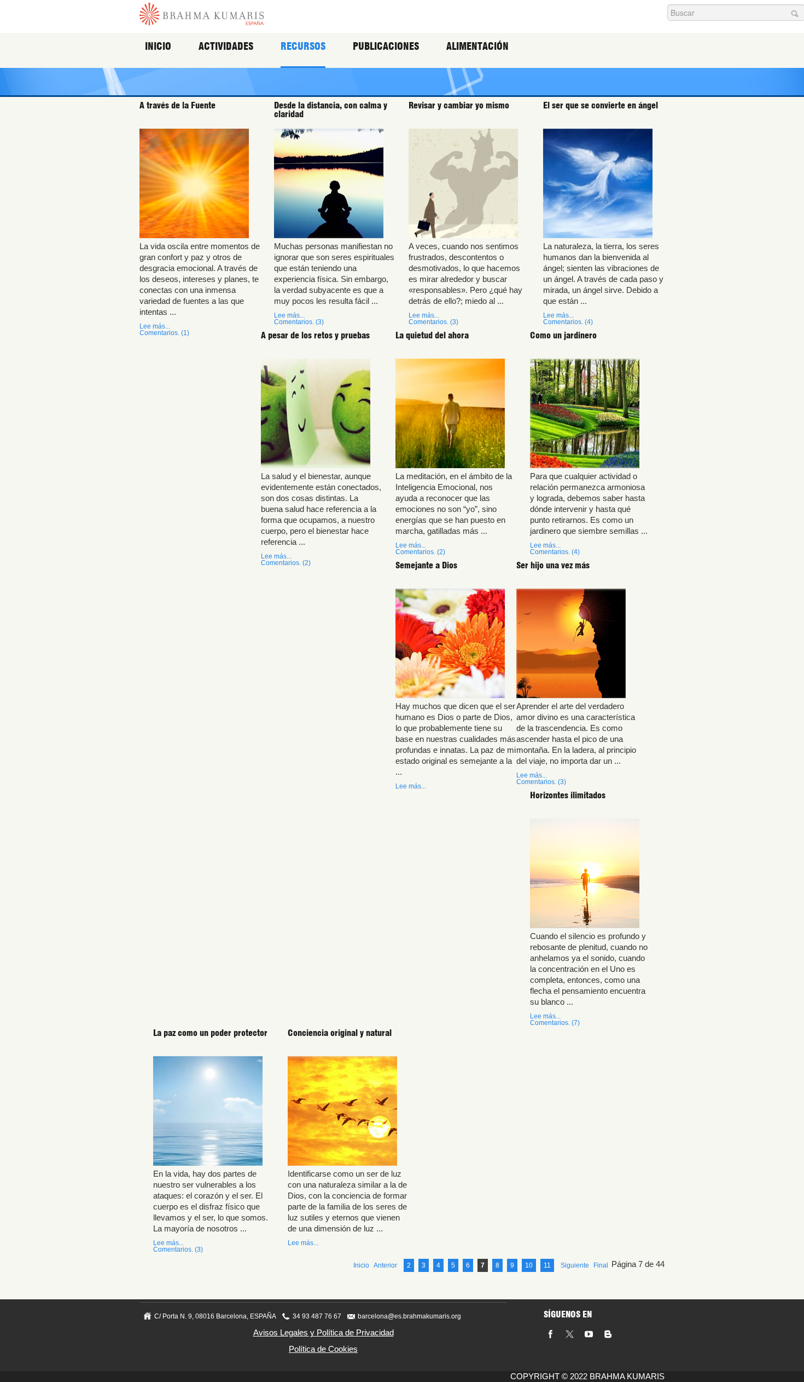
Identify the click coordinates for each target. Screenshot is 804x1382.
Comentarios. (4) (568, 322)
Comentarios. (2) (286, 563)
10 (529, 1265)
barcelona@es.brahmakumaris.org (409, 1316)
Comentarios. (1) (164, 333)
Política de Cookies (323, 1349)
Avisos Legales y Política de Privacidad (323, 1332)
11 (547, 1265)
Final (600, 1265)
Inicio (158, 46)
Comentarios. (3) (299, 322)
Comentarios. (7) (555, 1023)
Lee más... (154, 326)
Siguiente (575, 1265)
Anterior (385, 1265)
